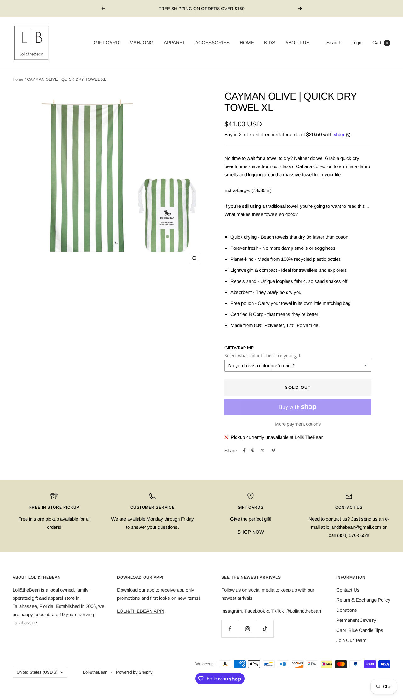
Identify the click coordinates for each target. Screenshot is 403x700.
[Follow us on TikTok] (264, 628)
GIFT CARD (106, 42)
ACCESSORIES (212, 42)
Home (18, 79)
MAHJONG (141, 42)
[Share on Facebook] (244, 450)
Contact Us (348, 589)
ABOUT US (297, 42)
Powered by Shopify (134, 672)
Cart (380, 42)
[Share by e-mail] (273, 450)
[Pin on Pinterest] (252, 450)
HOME (247, 42)
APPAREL (174, 42)
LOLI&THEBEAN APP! (140, 611)
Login (356, 42)
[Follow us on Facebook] (230, 628)
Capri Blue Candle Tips (359, 630)
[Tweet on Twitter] (262, 450)
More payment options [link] (298, 424)
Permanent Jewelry (356, 620)
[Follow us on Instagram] (247, 628)
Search (333, 42)
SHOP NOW (250, 531)
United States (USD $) (37, 672)
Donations (346, 610)
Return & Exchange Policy (363, 600)
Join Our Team (351, 640)
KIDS (269, 42)
